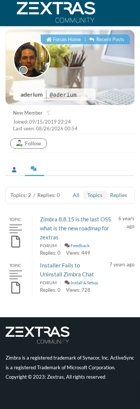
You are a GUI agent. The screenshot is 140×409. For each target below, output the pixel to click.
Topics (94, 195)
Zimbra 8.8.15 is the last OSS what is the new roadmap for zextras (75, 228)
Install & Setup (84, 282)
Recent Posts (109, 39)
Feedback (80, 245)
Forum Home (66, 39)
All (76, 195)
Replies (118, 195)
